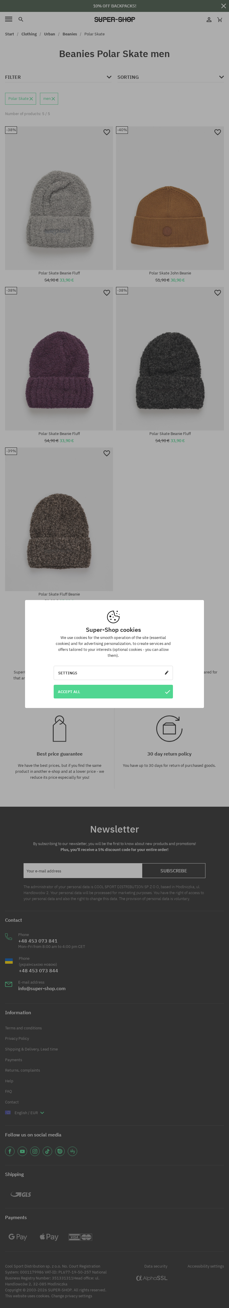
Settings (67, 673)
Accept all (69, 691)
